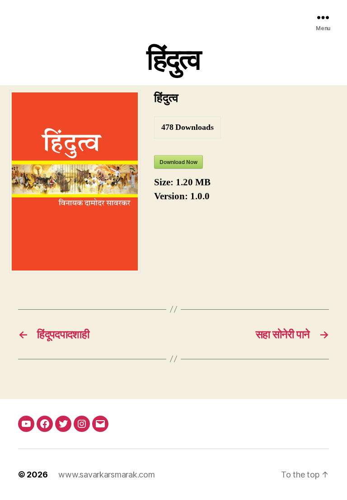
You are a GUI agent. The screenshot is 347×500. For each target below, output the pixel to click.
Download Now (178, 162)
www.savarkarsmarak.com (106, 474)
